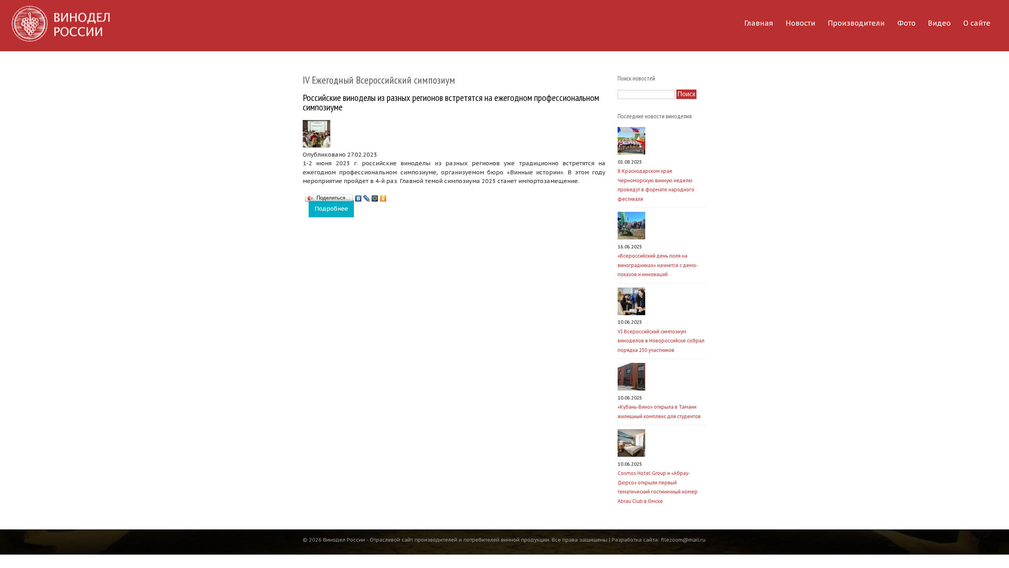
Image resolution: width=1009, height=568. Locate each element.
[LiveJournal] (367, 196)
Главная (758, 23)
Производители (856, 23)
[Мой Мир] (375, 196)
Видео (939, 23)
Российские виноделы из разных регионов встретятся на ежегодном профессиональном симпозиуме (451, 102)
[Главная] (61, 23)
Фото (906, 23)
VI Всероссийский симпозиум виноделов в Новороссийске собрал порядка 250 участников (661, 341)
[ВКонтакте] (358, 196)
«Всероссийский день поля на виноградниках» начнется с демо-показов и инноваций (658, 265)
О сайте (976, 23)
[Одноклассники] (383, 196)
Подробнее (334, 208)
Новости (800, 23)
